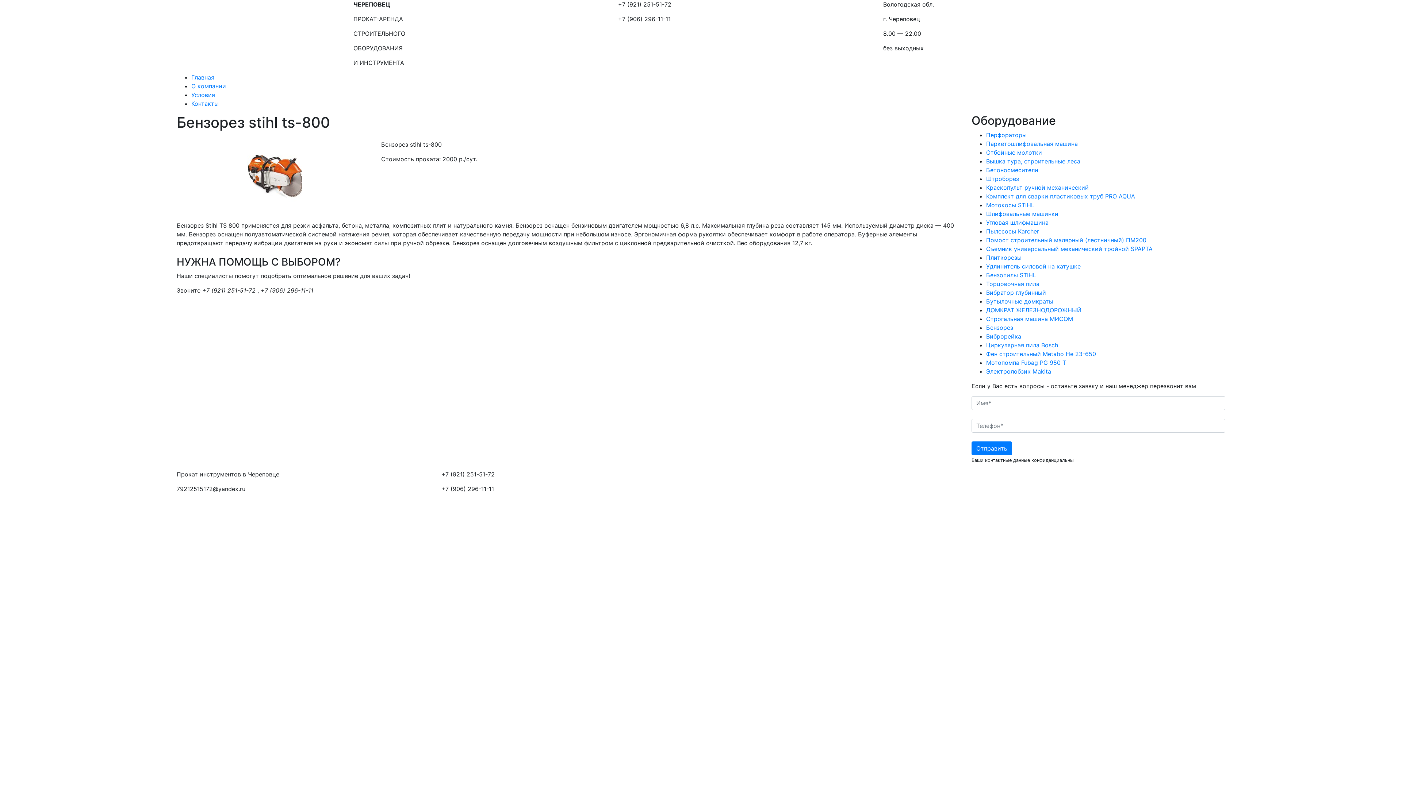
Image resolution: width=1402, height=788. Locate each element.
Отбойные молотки (1014, 152)
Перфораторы (1006, 135)
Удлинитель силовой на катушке (1033, 266)
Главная (202, 77)
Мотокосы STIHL (1010, 205)
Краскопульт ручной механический (1037, 187)
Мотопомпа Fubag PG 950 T (1026, 362)
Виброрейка (1003, 336)
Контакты (205, 103)
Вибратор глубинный (1016, 292)
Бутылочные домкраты (1019, 301)
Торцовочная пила (1012, 283)
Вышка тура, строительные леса (1033, 161)
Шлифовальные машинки (1022, 213)
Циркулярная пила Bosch (1022, 345)
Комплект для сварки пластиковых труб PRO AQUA (1060, 196)
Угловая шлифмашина (1017, 222)
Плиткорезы (1004, 257)
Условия (203, 94)
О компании (208, 86)
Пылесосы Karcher (1012, 231)
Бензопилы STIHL (1011, 275)
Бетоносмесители (1012, 170)
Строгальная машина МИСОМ (1029, 318)
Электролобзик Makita (1018, 371)
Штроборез (1002, 178)
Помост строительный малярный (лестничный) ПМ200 (1066, 240)
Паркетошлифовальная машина (1032, 143)
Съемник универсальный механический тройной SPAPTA (1069, 248)
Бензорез (999, 327)
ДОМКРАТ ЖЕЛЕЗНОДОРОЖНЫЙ (1033, 310)
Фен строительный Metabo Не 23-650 (1041, 354)
